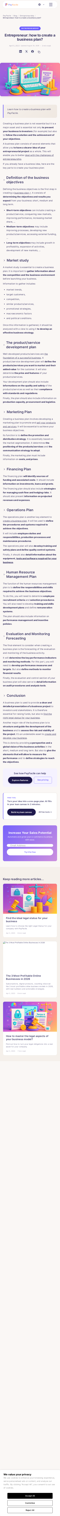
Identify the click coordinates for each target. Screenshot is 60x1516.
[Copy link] (39, 52)
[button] (12, 4)
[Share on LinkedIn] (20, 51)
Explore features (20, 780)
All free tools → (45, 812)
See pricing (43, 780)
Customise (30, 1503)
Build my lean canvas (21, 812)
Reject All (30, 1510)
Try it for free (30, 852)
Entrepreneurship (30, 28)
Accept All (30, 1496)
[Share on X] (26, 51)
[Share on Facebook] (32, 51)
